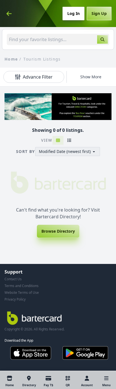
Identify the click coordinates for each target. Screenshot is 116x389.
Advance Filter (38, 77)
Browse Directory (58, 231)
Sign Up (99, 13)
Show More (90, 76)
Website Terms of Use (22, 292)
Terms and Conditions (22, 285)
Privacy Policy (15, 299)
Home (11, 59)
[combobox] (58, 39)
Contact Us (13, 279)
